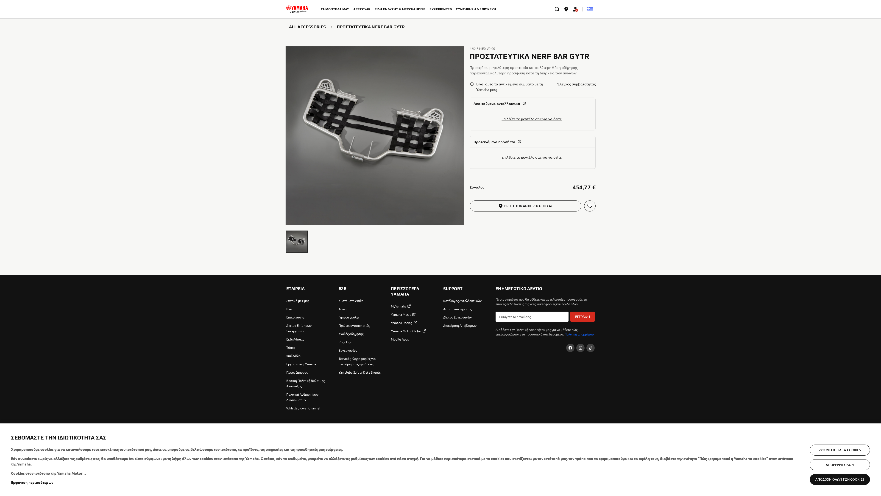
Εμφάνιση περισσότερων (32, 482)
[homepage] (297, 9)
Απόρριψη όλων (840, 464)
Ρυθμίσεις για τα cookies (840, 450)
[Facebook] (570, 348)
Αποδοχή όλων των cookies (839, 479)
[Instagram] (580, 348)
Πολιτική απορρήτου (579, 334)
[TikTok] (590, 348)
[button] (297, 242)
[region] (440, 459)
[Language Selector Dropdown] (590, 9)
